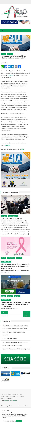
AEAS (22, 149)
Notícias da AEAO (13, 216)
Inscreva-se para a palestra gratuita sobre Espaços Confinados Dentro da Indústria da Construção (15, 304)
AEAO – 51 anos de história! (9, 339)
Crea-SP (11, 75)
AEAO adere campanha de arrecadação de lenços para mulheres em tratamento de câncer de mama (15, 266)
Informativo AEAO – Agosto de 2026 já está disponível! (13, 333)
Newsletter (11, 258)
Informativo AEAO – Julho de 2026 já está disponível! (16, 349)
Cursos (10, 296)
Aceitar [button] (19, 421)
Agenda (3, 296)
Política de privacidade (10, 421)
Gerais (3, 54)
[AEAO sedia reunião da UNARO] (15, 204)
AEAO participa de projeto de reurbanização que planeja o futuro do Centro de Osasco (14, 343)
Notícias (10, 54)
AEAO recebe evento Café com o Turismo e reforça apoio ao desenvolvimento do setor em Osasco (15, 327)
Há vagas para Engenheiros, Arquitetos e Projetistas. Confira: (5, 313)
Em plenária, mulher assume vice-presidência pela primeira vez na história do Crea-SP (27, 313)
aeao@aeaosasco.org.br (10, 400)
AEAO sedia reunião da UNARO (11, 218)
